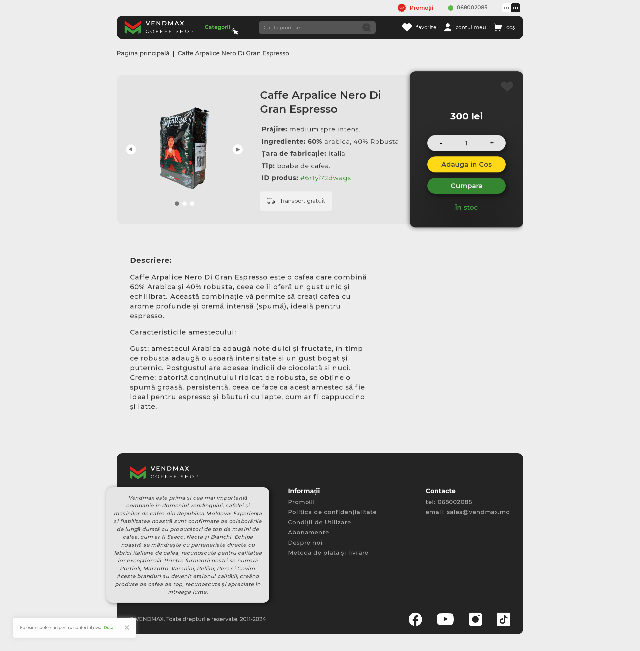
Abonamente (308, 532)
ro (515, 8)
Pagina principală (143, 53)
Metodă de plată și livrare (328, 552)
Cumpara (467, 186)
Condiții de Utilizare (319, 522)
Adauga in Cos (466, 164)
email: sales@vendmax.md (468, 512)
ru (506, 8)
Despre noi (305, 542)
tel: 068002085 (449, 502)
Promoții (301, 502)
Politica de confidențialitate (332, 512)
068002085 (472, 7)
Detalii (110, 627)
